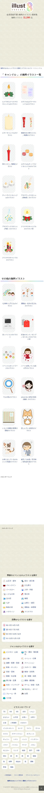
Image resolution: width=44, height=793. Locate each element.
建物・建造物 (29, 680)
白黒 (26, 693)
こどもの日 (10, 594)
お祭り (33, 717)
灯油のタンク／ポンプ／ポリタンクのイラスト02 (28, 337)
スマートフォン (17, 734)
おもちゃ (6, 717)
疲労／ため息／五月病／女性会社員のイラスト (28, 462)
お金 (4, 723)
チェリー (6, 739)
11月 (19, 634)
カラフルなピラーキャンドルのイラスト (28, 103)
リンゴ (15, 750)
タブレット (30, 734)
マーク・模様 (11, 689)
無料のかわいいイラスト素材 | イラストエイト (22, 781)
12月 (11, 638)
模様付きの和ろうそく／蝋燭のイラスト (28, 134)
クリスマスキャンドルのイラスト (10, 259)
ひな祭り (28, 585)
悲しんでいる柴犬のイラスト (28, 429)
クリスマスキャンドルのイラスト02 (28, 228)
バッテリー (34, 739)
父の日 (8, 598)
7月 (14, 629)
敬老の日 (9, 607)
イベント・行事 (30, 658)
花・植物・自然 (30, 676)
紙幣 (10, 761)
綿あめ (18, 761)
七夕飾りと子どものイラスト (10, 305)
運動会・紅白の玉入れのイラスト (28, 305)
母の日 (27, 594)
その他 (8, 698)
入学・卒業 (29, 590)
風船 (11, 767)
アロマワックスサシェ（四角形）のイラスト (28, 196)
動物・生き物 (11, 676)
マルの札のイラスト (10, 397)
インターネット (8, 728)
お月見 (15, 717)
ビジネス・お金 (12, 652)
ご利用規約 (7, 775)
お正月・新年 (11, 581)
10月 (14, 634)
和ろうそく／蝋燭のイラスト (10, 165)
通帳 (31, 761)
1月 (15, 638)
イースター (10, 590)
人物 (8, 658)
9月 (10, 634)
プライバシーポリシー (33, 775)
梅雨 (26, 598)
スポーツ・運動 (30, 667)
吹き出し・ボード (31, 689)
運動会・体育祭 (30, 607)
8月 (18, 629)
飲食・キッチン (12, 667)
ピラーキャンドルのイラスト (10, 134)
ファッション (29, 663)
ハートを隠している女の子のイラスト (28, 367)
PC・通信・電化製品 (31, 653)
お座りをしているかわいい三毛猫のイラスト (10, 461)
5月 (18, 625)
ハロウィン (10, 611)
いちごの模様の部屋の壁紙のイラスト (10, 429)
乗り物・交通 (11, 680)
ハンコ (24, 739)
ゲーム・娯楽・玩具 (32, 685)
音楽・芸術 (10, 672)
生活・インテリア (12, 685)
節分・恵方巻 (29, 581)
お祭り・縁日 (29, 603)
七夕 (8, 603)
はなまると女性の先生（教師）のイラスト (28, 398)
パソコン (15, 745)
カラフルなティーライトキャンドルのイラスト (28, 166)
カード (20, 728)
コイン (29, 728)
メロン (33, 745)
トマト (15, 739)
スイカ (5, 734)
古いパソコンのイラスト (10, 336)
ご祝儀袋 (13, 723)
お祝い (24, 717)
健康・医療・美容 (12, 663)
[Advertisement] (22, 43)
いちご (32, 711)
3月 (10, 625)
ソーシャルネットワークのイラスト (10, 367)
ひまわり (24, 723)
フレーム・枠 (11, 693)
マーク (24, 745)
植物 (34, 756)
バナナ (5, 745)
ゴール (37, 728)
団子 (30, 750)
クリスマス (29, 611)
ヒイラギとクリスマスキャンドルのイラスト (10, 103)
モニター (6, 750)
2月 (19, 638)
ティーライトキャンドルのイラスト (10, 196)
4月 (14, 625)
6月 (10, 629)
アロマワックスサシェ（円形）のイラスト (10, 228)
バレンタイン (11, 585)
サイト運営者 (18, 775)
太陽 (37, 750)
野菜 (4, 767)
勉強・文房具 (29, 672)
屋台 (4, 756)
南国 (23, 750)
